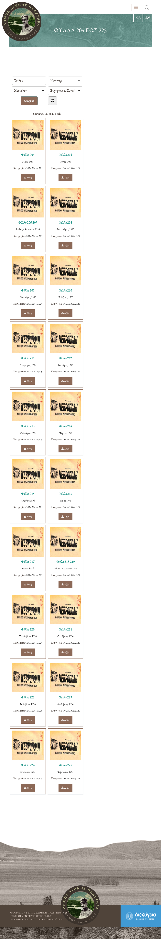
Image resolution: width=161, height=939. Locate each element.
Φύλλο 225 (65, 765)
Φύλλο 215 (28, 494)
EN (147, 18)
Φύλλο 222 (28, 697)
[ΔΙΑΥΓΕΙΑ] (141, 916)
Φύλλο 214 (65, 426)
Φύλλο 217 (28, 562)
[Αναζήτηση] (147, 8)
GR (138, 18)
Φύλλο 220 (28, 629)
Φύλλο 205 (65, 155)
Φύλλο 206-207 (27, 222)
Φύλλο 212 (65, 358)
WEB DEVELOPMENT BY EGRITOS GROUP (38, 914)
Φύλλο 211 (28, 358)
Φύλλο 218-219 (65, 562)
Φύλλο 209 (28, 290)
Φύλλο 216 (65, 494)
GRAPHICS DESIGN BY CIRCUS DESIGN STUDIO (37, 919)
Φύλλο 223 (65, 697)
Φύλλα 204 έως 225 (33, 168)
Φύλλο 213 (28, 426)
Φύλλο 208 (65, 222)
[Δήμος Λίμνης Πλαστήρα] (21, 21)
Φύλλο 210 (65, 290)
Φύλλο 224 (28, 765)
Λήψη (29, 177)
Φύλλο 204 (28, 155)
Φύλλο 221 (65, 629)
